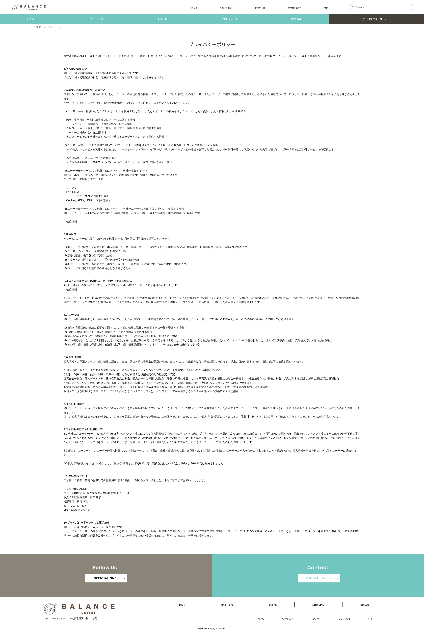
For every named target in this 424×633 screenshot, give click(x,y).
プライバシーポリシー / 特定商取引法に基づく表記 (69, 618)
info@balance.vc (80, 510)
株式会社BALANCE (75, 56)
